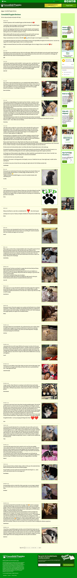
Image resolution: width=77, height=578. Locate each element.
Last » (40, 547)
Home (2, 11)
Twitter (65, 1)
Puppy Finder (69, 5)
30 (35, 547)
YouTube (68, 1)
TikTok (75, 1)
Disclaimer (5, 575)
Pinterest (70, 1)
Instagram (72, 1)
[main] (30, 281)
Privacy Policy (14, 575)
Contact (9, 575)
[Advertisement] (67, 19)
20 (33, 547)
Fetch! (64, 36)
